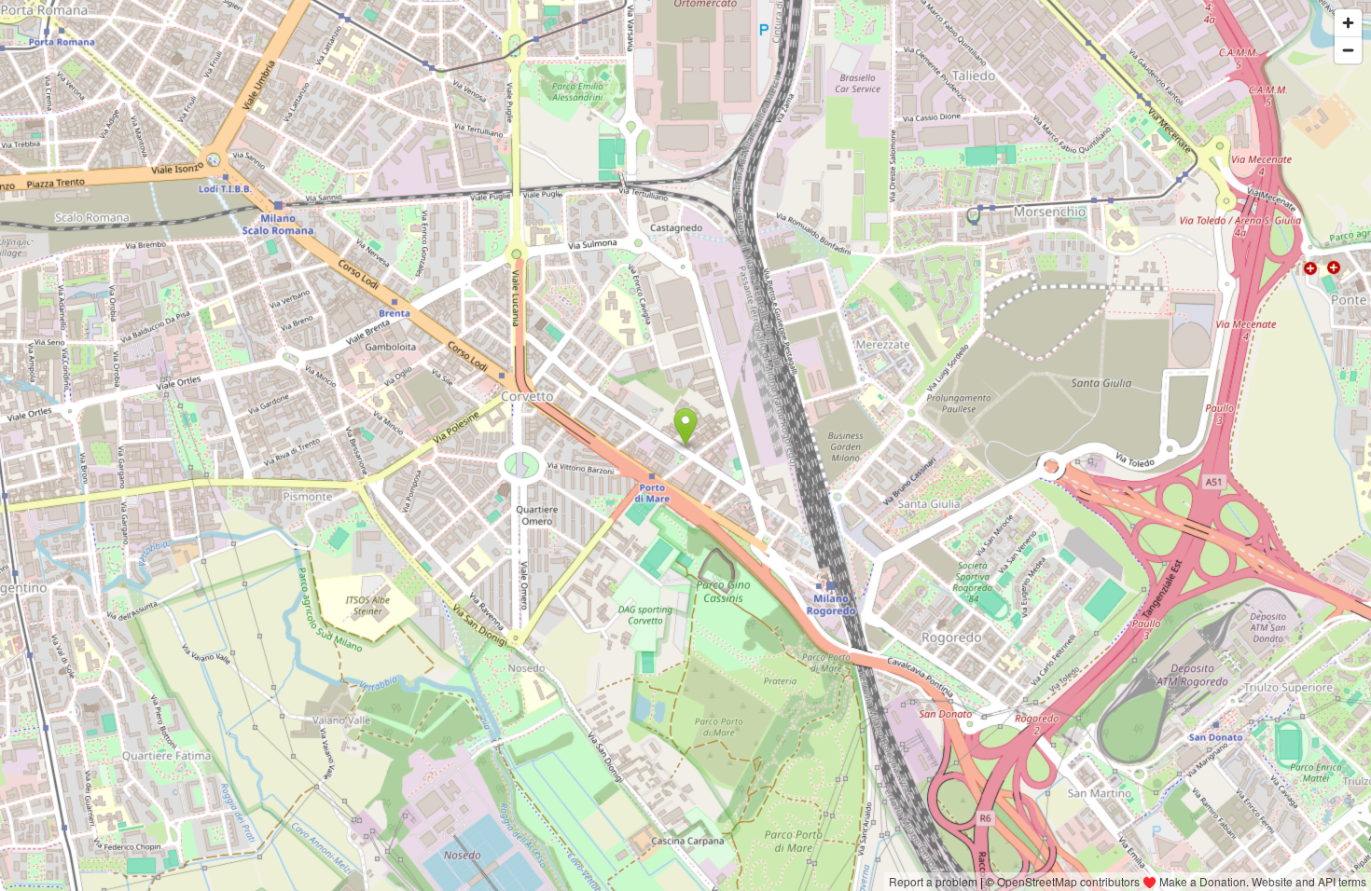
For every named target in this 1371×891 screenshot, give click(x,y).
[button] (686, 427)
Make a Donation (1202, 881)
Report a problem (933, 881)
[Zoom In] (1348, 22)
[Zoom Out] (1348, 49)
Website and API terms (1309, 881)
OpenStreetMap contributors (1068, 881)
